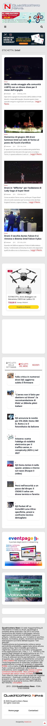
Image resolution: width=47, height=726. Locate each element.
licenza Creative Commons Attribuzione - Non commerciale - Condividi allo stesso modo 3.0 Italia (22, 672)
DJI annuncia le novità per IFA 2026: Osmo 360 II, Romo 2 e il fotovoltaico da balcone (27, 422)
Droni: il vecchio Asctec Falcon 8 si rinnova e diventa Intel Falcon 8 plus (22, 237)
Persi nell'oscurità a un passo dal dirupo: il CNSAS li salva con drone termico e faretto (27, 490)
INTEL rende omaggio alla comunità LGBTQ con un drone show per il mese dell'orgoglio (22, 87)
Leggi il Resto (36, 154)
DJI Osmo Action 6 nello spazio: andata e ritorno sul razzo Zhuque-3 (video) (27, 469)
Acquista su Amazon (23, 307)
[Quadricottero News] (23, 11)
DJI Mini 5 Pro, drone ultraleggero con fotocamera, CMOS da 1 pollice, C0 (22, 298)
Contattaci (33, 710)
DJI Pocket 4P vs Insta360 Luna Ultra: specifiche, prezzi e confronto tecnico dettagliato (25, 512)
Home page (13, 710)
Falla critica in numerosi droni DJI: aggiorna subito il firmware (27, 379)
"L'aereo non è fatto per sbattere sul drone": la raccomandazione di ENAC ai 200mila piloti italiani (27, 400)
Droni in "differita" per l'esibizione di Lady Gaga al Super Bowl (22, 189)
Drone (6, 82)
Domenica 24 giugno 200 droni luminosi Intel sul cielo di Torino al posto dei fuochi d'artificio (21, 140)
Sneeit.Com (27, 722)
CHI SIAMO (17, 682)
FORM (4, 666)
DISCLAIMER (8, 660)
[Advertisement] (23, 336)
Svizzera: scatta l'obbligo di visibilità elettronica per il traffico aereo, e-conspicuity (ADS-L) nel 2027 (26, 445)
